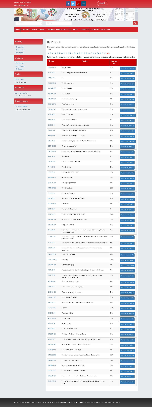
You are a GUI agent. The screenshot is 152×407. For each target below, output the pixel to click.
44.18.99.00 (52, 188)
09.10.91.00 (52, 209)
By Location (20, 47)
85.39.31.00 (52, 313)
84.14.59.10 (51, 78)
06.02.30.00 (52, 308)
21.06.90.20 (52, 350)
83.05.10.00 (52, 220)
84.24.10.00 (52, 178)
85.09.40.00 (52, 345)
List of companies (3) (127, 84)
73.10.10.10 (51, 167)
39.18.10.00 (51, 287)
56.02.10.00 (52, 94)
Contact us (95, 29)
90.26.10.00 (52, 376)
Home (17, 29)
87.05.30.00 (52, 183)
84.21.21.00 (51, 141)
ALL (108, 53)
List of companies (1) (127, 94)
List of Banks (19, 79)
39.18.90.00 (52, 292)
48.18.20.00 (52, 67)
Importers (85, 29)
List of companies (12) (127, 131)
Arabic (102, 3)
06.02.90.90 (52, 381)
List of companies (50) (127, 68)
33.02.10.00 (52, 248)
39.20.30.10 (52, 130)
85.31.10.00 (51, 157)
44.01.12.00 (51, 199)
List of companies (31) (127, 340)
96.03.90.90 (52, 83)
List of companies (21, 93)
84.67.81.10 (51, 324)
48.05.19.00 (52, 318)
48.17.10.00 (51, 270)
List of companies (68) (127, 141)
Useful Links (105, 29)
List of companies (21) (127, 260)
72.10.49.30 (51, 243)
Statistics (25, 29)
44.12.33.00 (52, 120)
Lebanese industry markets (58, 29)
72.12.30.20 (51, 230)
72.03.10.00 (51, 73)
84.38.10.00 (52, 99)
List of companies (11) (127, 350)
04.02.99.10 (52, 254)
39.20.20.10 (52, 136)
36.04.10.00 (52, 204)
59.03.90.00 (52, 162)
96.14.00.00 (52, 146)
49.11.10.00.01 (52, 260)
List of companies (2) (127, 105)
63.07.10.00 (51, 303)
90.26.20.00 (52, 371)
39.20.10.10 (51, 125)
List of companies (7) (127, 73)
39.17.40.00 (51, 214)
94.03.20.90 (52, 355)
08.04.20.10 (52, 104)
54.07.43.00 (52, 225)
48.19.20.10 (51, 339)
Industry (75, 29)
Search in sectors (38, 29)
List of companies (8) (127, 136)
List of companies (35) (127, 282)
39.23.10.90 (52, 297)
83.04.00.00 (52, 109)
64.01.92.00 (52, 360)
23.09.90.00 (52, 88)
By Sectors (19, 53)
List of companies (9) (127, 178)
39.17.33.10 (51, 275)
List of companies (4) (127, 89)
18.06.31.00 (51, 115)
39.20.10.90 (52, 265)
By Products (20, 50)
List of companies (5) (127, 230)
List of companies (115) (127, 115)
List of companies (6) (127, 78)
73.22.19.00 (51, 172)
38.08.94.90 (52, 282)
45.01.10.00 (51, 329)
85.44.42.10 (52, 366)
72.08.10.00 (52, 236)
